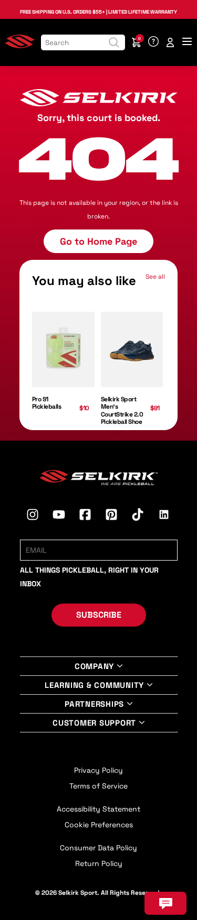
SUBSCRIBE (98, 614)
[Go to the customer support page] (153, 42)
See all (155, 276)
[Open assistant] (165, 903)
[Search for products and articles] (114, 42)
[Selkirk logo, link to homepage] (20, 46)
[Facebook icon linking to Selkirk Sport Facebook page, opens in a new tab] (85, 516)
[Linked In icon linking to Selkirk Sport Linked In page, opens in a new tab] (163, 516)
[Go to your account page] (170, 42)
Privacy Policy (98, 770)
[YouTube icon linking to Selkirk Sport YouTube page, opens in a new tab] (58, 516)
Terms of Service (98, 786)
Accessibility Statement (98, 809)
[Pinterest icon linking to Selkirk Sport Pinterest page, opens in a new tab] (111, 516)
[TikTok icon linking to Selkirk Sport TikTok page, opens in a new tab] (137, 516)
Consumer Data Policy (98, 847)
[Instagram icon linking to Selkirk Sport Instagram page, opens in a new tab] (32, 516)
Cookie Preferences (99, 824)
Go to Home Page (98, 241)
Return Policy (98, 863)
